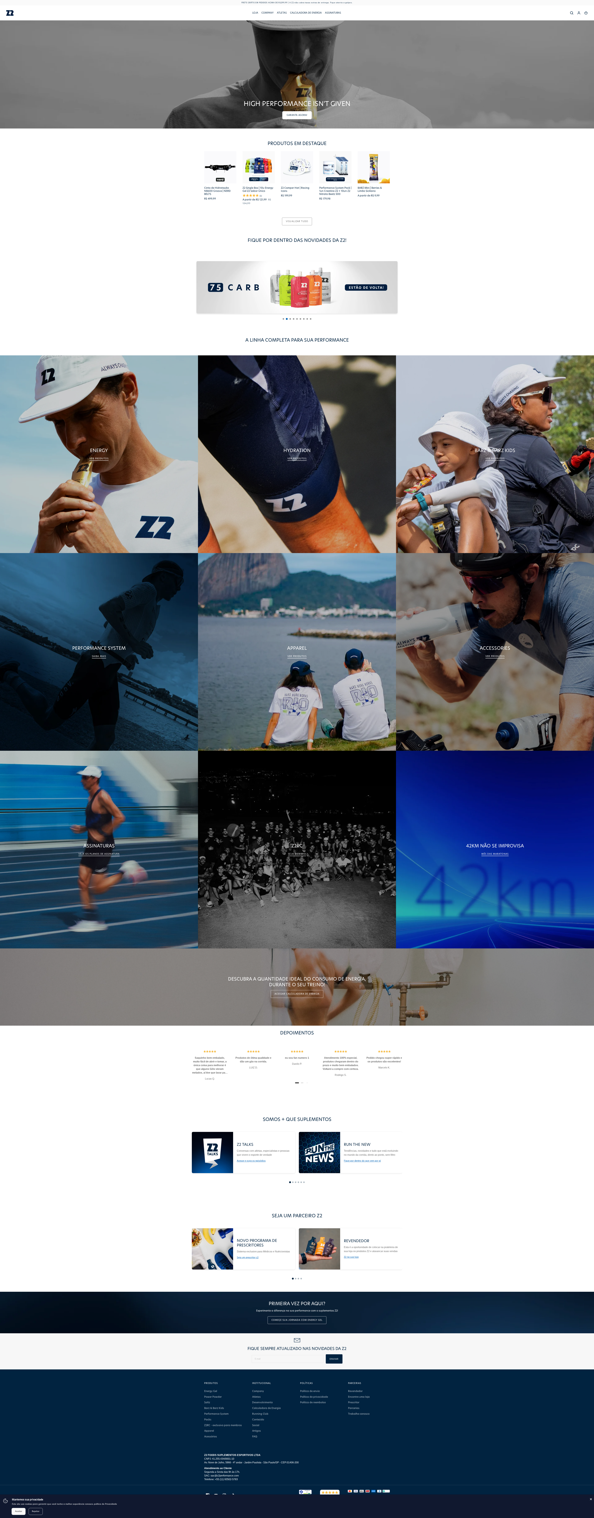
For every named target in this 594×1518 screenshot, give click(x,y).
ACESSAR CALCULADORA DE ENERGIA (297, 994)
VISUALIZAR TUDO (297, 221)
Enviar (334, 1359)
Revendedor (355, 1391)
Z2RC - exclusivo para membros (223, 1425)
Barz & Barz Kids (214, 1408)
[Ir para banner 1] (283, 319)
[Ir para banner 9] (310, 319)
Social (255, 1425)
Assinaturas (333, 13)
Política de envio (310, 1391)
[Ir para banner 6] (300, 319)
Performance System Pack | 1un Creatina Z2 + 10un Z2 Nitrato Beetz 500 (335, 191)
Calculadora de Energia (306, 13)
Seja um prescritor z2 (247, 1258)
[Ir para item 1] (290, 1182)
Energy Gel (210, 1391)
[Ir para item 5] (301, 1182)
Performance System (216, 1414)
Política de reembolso (313, 1402)
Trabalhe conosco (359, 1414)
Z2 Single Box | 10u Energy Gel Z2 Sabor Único (258, 189)
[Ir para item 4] (298, 1182)
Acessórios (210, 1436)
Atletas (282, 13)
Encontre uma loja (359, 1397)
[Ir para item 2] (293, 1182)
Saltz (207, 1402)
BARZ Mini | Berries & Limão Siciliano (370, 189)
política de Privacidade (105, 1504)
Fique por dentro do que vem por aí (362, 1161)
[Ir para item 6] (304, 1182)
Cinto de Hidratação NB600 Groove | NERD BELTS (217, 191)
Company (267, 13)
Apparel (209, 1431)
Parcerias (353, 1408)
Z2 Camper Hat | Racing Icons (295, 189)
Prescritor (353, 1402)
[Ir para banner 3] (290, 319)
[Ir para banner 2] (287, 319)
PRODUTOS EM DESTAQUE (297, 143)
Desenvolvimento (262, 1402)
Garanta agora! (297, 115)
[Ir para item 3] (295, 1182)
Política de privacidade (314, 1397)
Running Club (260, 1414)
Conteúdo (258, 1419)
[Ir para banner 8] (307, 319)
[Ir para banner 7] (304, 319)
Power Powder (213, 1397)
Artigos (256, 1431)
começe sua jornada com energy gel (297, 1320)
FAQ (254, 1436)
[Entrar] (578, 13)
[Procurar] (571, 13)
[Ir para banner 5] (297, 319)
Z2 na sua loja (351, 1257)
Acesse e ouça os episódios (251, 1161)
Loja (255, 13)
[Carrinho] (586, 13)
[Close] (590, 1499)
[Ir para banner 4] (293, 319)
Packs (207, 1419)
